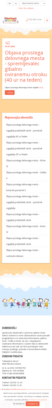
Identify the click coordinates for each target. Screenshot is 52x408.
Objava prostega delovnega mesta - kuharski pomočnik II (23, 187)
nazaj (10, 92)
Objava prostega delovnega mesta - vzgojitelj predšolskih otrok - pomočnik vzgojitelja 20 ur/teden (24, 148)
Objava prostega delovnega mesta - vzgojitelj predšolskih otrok (23, 217)
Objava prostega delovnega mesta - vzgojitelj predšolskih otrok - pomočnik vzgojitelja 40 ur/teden (24, 130)
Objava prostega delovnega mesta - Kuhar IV (26, 163)
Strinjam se (33, 403)
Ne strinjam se (19, 403)
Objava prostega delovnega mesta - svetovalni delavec (23, 253)
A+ (10, 3)
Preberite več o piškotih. (38, 400)
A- (16, 3)
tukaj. (41, 87)
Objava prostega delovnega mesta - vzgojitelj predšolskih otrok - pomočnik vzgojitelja (24, 202)
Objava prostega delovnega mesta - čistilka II (26, 175)
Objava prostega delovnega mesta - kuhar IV (26, 229)
